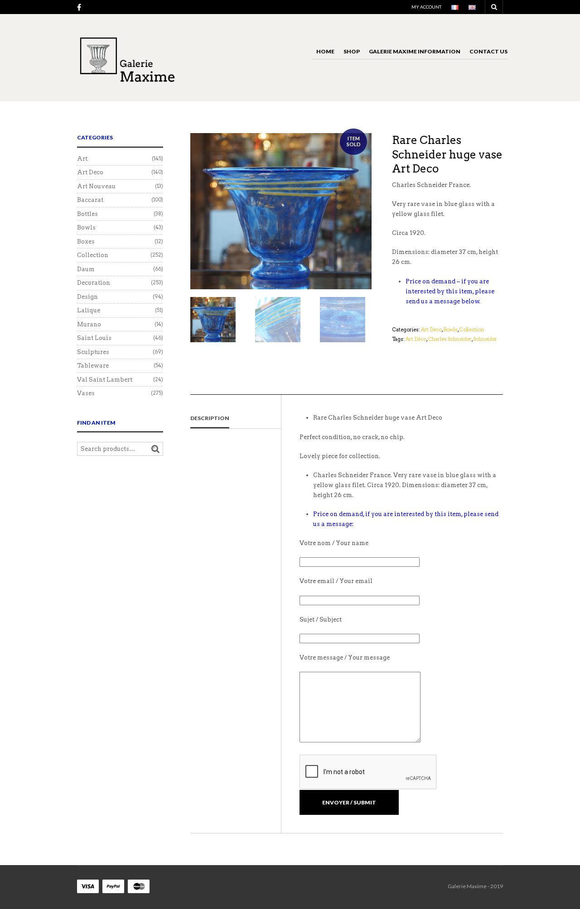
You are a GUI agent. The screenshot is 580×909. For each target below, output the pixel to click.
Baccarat (90, 199)
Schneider (485, 339)
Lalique (88, 310)
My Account (426, 7)
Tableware (93, 365)
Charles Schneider (450, 339)
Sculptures (93, 352)
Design (87, 296)
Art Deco (431, 329)
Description (209, 418)
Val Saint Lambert (104, 379)
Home (325, 51)
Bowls (450, 329)
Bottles (87, 214)
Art (82, 158)
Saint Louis (94, 338)
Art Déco (416, 339)
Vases (86, 393)
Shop (351, 51)
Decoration (93, 282)
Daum (86, 269)
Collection (471, 329)
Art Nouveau (96, 186)
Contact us (488, 51)
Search (155, 449)
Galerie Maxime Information (414, 51)
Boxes (86, 241)
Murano (89, 324)
